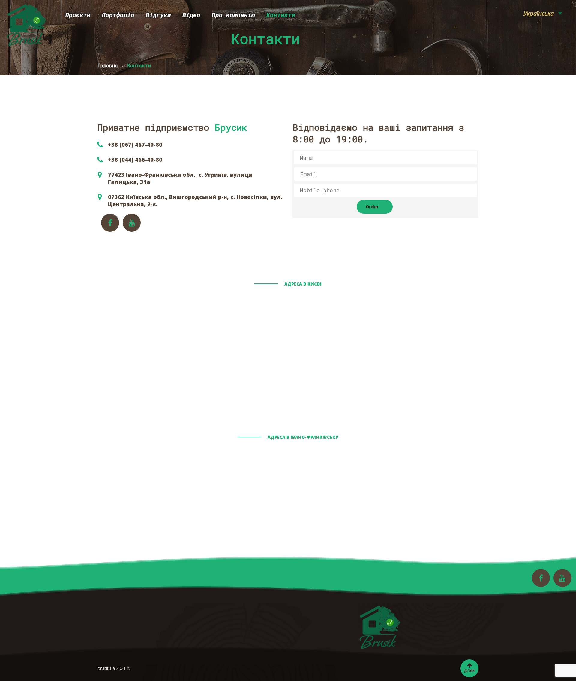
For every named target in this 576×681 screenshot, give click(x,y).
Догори (469, 671)
